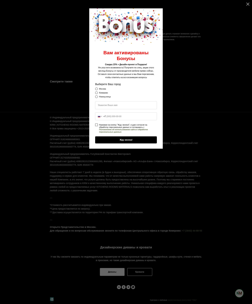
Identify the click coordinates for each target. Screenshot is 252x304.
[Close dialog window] (248, 4)
